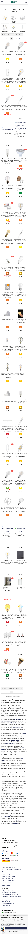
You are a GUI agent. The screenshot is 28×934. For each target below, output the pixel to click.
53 (14, 38)
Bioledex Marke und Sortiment (9, 892)
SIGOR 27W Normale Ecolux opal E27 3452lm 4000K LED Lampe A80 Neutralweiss (20, 401)
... (6, 38)
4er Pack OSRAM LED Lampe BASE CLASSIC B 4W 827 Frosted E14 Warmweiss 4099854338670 (7, 214)
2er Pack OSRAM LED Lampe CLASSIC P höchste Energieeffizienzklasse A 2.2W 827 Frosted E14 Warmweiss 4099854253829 (7, 670)
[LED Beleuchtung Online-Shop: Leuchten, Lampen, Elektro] (14, 2)
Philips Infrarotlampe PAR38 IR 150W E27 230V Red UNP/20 (7, 535)
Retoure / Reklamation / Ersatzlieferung (11, 869)
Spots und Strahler (14, 722)
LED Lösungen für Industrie (8, 898)
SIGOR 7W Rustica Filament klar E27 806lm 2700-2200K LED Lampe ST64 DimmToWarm (7, 375)
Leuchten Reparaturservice (8, 880)
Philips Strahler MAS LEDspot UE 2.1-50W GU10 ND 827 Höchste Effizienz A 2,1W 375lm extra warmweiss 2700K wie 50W (20, 134)
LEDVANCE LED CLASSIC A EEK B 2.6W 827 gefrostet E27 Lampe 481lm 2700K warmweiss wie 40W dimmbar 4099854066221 (7, 483)
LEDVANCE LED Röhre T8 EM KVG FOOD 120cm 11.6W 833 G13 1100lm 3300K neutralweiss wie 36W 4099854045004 (20, 108)
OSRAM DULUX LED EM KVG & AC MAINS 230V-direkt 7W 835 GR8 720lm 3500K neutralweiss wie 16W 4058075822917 (7, 510)
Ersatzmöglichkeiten (7, 899)
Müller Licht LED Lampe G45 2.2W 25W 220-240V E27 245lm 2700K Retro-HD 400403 (7, 188)
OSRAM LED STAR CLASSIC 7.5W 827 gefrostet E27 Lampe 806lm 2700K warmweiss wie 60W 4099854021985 (20, 54)
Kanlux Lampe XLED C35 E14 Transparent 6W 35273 (20, 374)
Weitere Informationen (14, 931)
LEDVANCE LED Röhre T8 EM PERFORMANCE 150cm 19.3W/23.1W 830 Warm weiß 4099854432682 (20, 241)
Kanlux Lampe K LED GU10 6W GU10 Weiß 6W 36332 (7, 400)
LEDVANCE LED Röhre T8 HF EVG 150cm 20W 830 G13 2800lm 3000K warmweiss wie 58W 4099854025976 (20, 429)
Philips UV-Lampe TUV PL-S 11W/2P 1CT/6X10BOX (20, 534)
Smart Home (16, 823)
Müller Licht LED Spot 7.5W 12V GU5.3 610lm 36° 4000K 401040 (20, 160)
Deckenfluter (17, 719)
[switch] (3, 932)
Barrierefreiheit (8, 874)
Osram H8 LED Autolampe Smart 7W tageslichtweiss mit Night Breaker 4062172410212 (20, 643)
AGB (3, 874)
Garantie (9, 884)
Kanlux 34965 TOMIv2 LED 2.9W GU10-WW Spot (7, 320)
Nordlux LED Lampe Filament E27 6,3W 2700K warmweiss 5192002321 (20, 294)
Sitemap (8, 905)
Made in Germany (6, 901)
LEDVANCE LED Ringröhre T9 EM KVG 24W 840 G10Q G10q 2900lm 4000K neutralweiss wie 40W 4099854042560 (7, 456)
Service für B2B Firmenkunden (9, 867)
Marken (3, 905)
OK (14, 928)
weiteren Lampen (17, 727)
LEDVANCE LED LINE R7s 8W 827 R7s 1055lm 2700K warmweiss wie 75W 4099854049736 (20, 456)
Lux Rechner (15, 894)
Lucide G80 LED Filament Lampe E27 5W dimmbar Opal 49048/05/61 (20, 321)
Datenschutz (12, 876)
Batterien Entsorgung (7, 882)
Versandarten (6, 858)
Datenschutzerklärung (5, 925)
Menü (2, 2)
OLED (3, 907)
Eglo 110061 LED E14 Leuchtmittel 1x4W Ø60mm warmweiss (7, 589)
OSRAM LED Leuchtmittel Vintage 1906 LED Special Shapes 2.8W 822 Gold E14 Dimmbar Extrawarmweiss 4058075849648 (7, 242)
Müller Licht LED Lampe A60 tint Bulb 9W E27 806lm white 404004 (20, 616)
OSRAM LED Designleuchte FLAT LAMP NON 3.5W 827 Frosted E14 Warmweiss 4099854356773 (20, 670)
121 (19, 38)
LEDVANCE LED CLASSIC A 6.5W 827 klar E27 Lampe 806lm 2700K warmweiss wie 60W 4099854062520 (20, 80)
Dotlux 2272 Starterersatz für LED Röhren (20, 588)
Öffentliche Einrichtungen (8, 878)
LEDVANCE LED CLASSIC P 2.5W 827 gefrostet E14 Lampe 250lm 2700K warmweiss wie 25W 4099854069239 (20, 510)
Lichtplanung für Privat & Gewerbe (10, 891)
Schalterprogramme (17, 820)
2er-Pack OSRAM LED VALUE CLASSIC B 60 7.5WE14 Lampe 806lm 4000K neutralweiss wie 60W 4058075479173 (7, 108)
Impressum (4, 873)
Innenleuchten (7, 816)
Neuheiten (7, 907)
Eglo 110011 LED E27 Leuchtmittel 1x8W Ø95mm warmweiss (7, 562)
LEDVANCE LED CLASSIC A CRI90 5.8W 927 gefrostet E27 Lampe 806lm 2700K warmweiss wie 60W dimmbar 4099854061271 (20, 483)
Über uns (4, 884)
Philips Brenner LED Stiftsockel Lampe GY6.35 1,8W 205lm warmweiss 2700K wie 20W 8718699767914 (7, 349)
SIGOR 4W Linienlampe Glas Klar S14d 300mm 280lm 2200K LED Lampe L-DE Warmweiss (7, 429)
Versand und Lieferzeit (7, 866)
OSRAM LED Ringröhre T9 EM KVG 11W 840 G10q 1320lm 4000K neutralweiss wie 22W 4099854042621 (7, 80)
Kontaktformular (12, 847)
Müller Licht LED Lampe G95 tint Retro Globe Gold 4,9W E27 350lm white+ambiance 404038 (7, 616)
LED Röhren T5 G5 (9, 743)
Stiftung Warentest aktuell (8, 903)
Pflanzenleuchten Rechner (8, 896)
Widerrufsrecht (5, 876)
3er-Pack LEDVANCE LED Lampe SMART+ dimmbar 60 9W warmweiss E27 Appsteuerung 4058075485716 (7, 295)
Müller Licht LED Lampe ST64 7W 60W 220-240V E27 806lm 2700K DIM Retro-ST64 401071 (7, 161)
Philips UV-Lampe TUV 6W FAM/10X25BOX (7, 132)
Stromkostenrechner (7, 894)
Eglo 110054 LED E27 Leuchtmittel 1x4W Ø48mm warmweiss (20, 562)
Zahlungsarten (6, 851)
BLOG (3, 871)
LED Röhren (23, 733)
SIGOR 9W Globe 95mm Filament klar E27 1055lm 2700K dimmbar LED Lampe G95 (20, 348)
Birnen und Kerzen (5, 721)
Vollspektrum (18, 896)
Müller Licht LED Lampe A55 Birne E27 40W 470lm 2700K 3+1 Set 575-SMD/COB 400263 (7, 643)
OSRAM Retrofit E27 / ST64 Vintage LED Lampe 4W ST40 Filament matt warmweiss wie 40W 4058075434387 (20, 268)
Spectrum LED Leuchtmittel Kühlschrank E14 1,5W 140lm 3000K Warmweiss (7, 268)
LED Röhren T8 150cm (14, 740)
